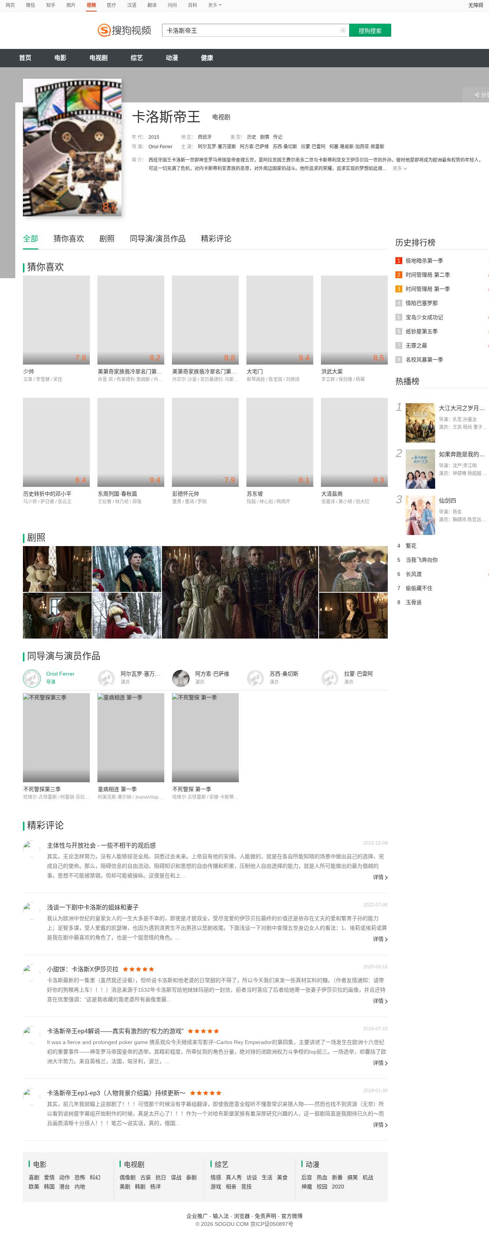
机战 (368, 1177)
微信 (30, 5)
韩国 (49, 1186)
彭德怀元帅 (185, 494)
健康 (207, 58)
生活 (267, 1177)
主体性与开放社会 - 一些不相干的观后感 (101, 845)
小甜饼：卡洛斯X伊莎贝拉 (82, 969)
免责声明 (265, 1216)
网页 (10, 5)
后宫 (306, 1177)
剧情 (264, 137)
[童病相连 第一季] (130, 737)
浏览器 (242, 1216)
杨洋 (155, 1186)
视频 (91, 5)
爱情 (49, 1177)
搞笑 (352, 1177)
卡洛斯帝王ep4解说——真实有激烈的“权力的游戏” (115, 1031)
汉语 (131, 5)
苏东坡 (255, 494)
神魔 (306, 1186)
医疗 (111, 5)
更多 (397, 168)
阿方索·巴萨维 (254, 146)
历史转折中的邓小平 (47, 494)
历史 (251, 137)
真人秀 (234, 1177)
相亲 (231, 1186)
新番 (337, 1177)
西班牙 (205, 137)
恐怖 (79, 1177)
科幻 (95, 1177)
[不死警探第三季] (56, 737)
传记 (277, 137)
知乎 (50, 5)
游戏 (215, 1186)
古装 (145, 1177)
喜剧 (34, 1177)
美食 (282, 1177)
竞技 (246, 1186)
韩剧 (140, 1186)
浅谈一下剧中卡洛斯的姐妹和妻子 (93, 907)
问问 (172, 5)
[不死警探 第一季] (205, 737)
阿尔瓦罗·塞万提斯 (217, 146)
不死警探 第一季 (191, 789)
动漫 (172, 58)
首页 (25, 58)
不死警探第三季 (42, 789)
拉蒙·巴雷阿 (313, 146)
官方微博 (292, 1216)
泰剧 (191, 1177)
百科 (192, 5)
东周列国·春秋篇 (117, 494)
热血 (322, 1177)
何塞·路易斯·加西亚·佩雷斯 (356, 146)
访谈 (251, 1177)
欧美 (34, 1186)
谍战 (176, 1177)
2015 (154, 137)
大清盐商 (332, 494)
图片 (71, 5)
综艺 (137, 58)
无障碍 (475, 5)
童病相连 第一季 (117, 789)
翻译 (152, 5)
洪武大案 (332, 371)
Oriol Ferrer (160, 146)
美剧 (125, 1186)
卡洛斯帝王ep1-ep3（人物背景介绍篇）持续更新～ (116, 1093)
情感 (215, 1177)
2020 (338, 1186)
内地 (79, 1186)
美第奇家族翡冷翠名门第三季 (207, 371)
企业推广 (197, 1216)
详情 (378, 877)
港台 (64, 1186)
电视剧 (98, 58)
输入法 (221, 1216)
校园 (322, 1186)
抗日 (160, 1177)
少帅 (28, 371)
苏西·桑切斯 (285, 146)
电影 (60, 58)
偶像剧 (128, 1177)
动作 (64, 1177)
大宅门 (255, 371)
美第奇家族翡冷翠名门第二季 (132, 371)
